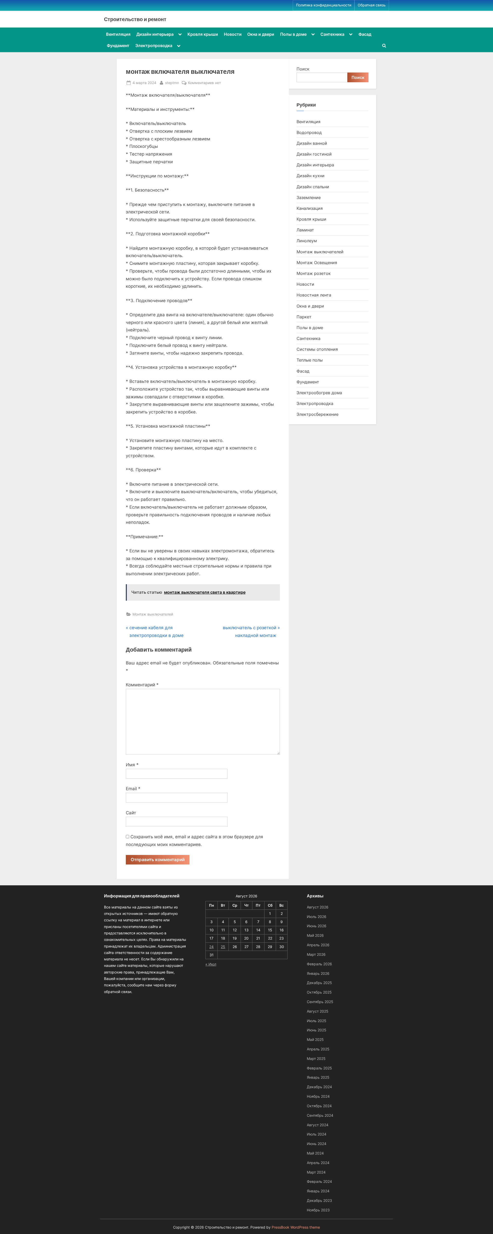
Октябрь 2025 (319, 992)
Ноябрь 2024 (318, 1096)
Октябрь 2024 (319, 1106)
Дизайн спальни (313, 186)
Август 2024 (317, 1125)
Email (133, 788)
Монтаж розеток (314, 273)
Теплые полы (310, 360)
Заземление (309, 197)
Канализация (310, 208)
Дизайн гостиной (314, 154)
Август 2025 (317, 1011)
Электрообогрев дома (319, 392)
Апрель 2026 (318, 945)
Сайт (131, 812)
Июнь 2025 (316, 1030)
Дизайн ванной (312, 143)
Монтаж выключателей (152, 614)
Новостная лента (314, 295)
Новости (233, 34)
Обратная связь (372, 5)
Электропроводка (153, 45)
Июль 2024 (316, 1134)
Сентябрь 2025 (320, 1001)
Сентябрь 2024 (320, 1115)
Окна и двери (260, 34)
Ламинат (305, 229)
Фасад (364, 34)
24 (211, 946)
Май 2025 (315, 1039)
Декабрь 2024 (319, 1087)
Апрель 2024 (318, 1162)
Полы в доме (293, 34)
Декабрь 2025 (319, 982)
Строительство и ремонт (135, 19)
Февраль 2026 (319, 964)
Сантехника (332, 34)
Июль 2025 (316, 1021)
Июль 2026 (316, 916)
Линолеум (307, 240)
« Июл (210, 964)
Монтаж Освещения (317, 262)
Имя (132, 764)
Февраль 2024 (319, 1181)
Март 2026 (316, 954)
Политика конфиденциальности (323, 5)
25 (223, 946)
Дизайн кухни (311, 175)
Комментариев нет (204, 83)
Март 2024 (316, 1172)
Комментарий (142, 684)
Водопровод (309, 132)
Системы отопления (317, 349)
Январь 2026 (318, 973)
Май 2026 (315, 935)
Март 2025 (316, 1058)
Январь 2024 (318, 1191)
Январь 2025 (318, 1077)
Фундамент (118, 45)
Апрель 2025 (318, 1049)
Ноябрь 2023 (318, 1210)
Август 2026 (317, 907)
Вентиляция (118, 34)
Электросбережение (317, 414)
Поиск (303, 68)
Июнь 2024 (316, 1143)
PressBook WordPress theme (296, 1227)
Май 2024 (315, 1153)
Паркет (304, 316)
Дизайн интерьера (155, 34)
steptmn (172, 82)
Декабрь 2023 (319, 1200)
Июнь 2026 (316, 926)
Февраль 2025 (319, 1068)
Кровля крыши (202, 34)
